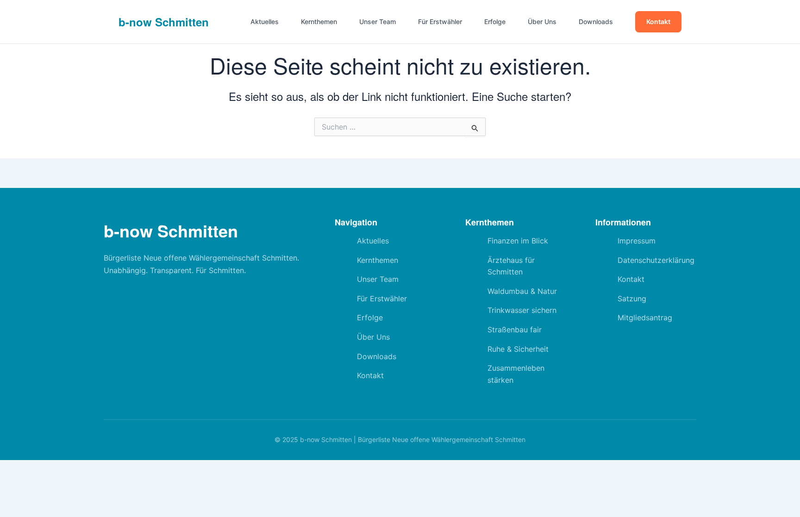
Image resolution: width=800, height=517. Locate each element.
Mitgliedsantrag (645, 317)
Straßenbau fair (515, 329)
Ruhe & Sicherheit (518, 349)
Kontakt (658, 21)
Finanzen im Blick (518, 240)
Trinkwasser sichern (522, 310)
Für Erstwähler (440, 22)
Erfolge (495, 22)
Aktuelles (264, 22)
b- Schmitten (164, 22)
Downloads (596, 22)
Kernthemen (319, 22)
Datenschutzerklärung (656, 260)
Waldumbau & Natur (522, 291)
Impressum (637, 240)
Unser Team (377, 22)
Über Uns (542, 22)
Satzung (632, 298)
